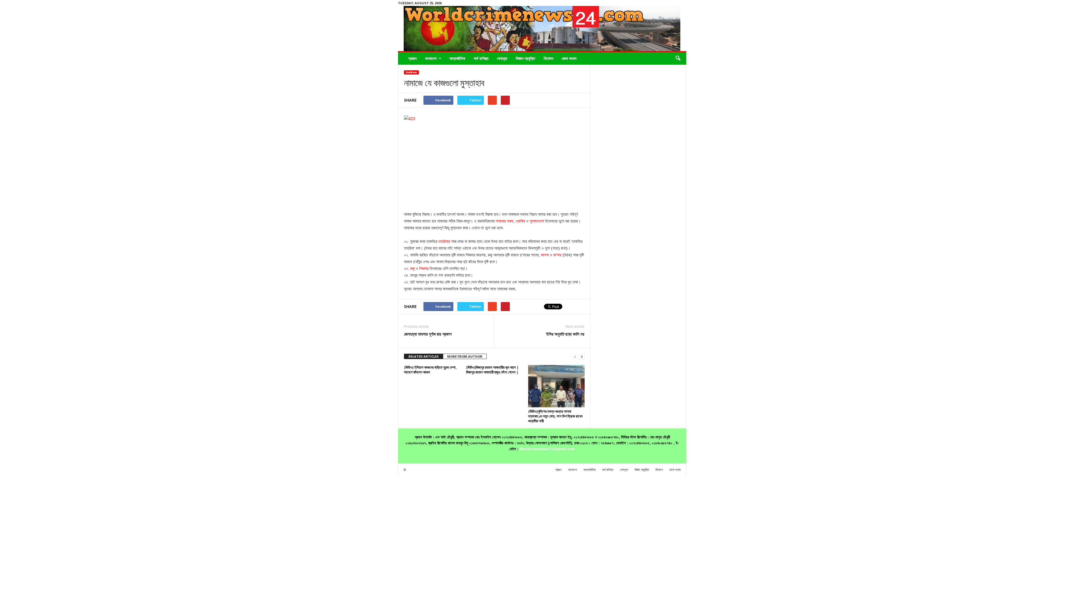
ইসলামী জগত (411, 72)
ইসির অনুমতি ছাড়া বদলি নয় (565, 334)
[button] (678, 58)
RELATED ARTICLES (423, 356)
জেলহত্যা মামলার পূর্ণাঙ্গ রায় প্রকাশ (428, 334)
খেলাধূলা (502, 58)
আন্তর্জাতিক (457, 58)
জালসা (545, 255)
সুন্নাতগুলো (537, 221)
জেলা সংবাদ (569, 58)
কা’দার (557, 255)
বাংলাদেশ (430, 58)
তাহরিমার (444, 241)
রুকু (412, 268)
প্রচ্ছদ (412, 58)
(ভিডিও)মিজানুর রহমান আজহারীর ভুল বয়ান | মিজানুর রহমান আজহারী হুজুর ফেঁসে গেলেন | (492, 370)
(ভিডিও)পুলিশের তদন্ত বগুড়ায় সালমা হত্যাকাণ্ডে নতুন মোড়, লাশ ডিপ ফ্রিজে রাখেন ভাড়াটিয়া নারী (555, 416)
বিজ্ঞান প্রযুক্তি (525, 58)
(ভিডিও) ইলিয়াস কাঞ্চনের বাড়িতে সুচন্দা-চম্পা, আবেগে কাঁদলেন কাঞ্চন (430, 370)
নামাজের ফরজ (504, 221)
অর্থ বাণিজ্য (481, 58)
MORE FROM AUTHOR (464, 356)
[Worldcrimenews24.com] (542, 28)
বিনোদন (548, 58)
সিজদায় (424, 268)
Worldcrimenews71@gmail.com (547, 449)
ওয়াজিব (520, 221)
